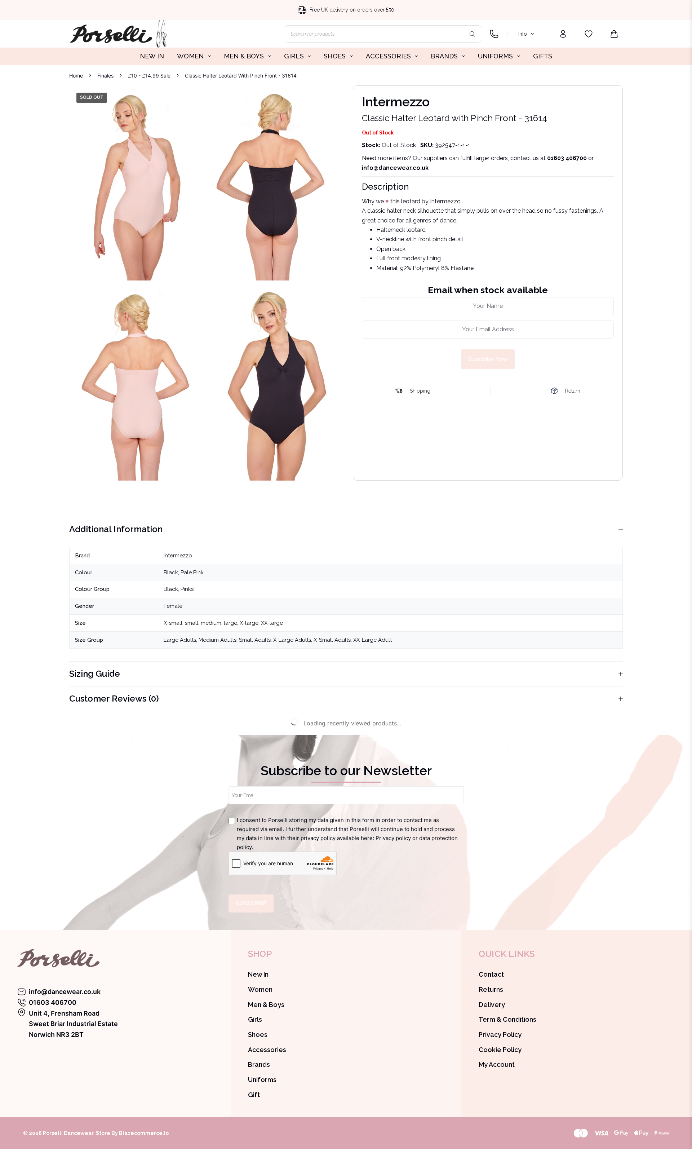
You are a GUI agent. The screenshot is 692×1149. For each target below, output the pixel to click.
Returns (491, 989)
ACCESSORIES (388, 56)
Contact (491, 974)
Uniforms (262, 1079)
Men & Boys (266, 1004)
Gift (254, 1095)
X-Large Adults (292, 640)
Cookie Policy (500, 1049)
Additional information (116, 529)
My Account (497, 1064)
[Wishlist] (588, 34)
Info (522, 34)
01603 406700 (567, 158)
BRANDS (444, 56)
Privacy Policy (500, 1034)
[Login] (563, 34)
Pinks (187, 589)
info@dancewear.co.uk (65, 991)
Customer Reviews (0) (114, 698)
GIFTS (542, 56)
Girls (255, 1019)
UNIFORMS (495, 56)
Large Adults (180, 640)
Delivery (492, 1004)
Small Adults (255, 640)
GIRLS (294, 56)
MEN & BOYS (244, 56)
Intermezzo (178, 555)
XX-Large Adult (372, 640)
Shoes (257, 1034)
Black (171, 572)
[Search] (472, 34)
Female (173, 606)
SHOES (335, 56)
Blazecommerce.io (144, 1133)
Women (260, 989)
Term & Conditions (507, 1019)
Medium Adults (217, 640)
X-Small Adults (332, 640)
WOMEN (190, 56)
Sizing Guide (94, 673)
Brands (259, 1064)
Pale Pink (192, 572)
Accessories (267, 1049)
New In (258, 974)
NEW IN (152, 56)
